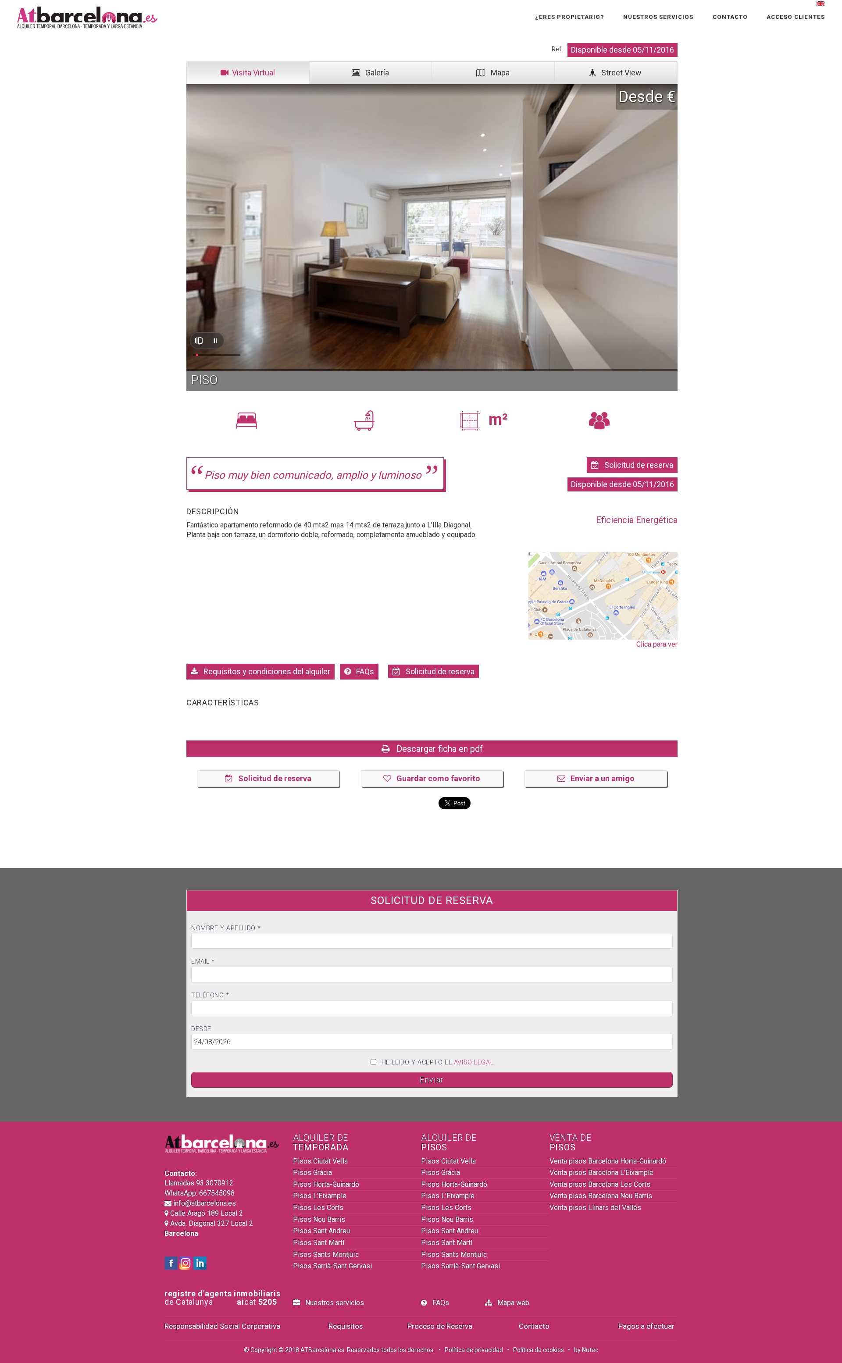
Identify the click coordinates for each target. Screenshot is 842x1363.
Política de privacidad (474, 1349)
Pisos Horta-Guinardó (326, 1184)
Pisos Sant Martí (318, 1242)
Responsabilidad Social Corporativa (222, 1326)
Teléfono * (210, 995)
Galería (374, 72)
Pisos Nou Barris (319, 1219)
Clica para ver (657, 644)
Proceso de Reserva (439, 1326)
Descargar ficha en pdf (436, 749)
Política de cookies (538, 1349)
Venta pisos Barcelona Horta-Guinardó (607, 1161)
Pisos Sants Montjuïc (326, 1254)
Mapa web (510, 1303)
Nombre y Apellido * (226, 928)
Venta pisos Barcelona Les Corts (599, 1184)
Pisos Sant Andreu (321, 1231)
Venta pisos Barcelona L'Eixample (601, 1172)
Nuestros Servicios (658, 17)
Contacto (730, 17)
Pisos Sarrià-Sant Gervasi (332, 1266)
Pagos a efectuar (646, 1326)
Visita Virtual (251, 72)
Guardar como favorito (435, 778)
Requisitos (345, 1326)
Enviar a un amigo (600, 778)
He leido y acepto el (437, 1062)
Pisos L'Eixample (319, 1196)
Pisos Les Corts (318, 1207)
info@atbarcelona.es (203, 1203)
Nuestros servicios (332, 1303)
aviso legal (473, 1062)
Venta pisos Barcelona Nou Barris (600, 1196)
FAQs (362, 671)
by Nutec (586, 1349)
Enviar (432, 1079)
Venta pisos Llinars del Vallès (595, 1207)
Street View (619, 72)
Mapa (497, 72)
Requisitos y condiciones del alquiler (264, 671)
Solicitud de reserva (636, 465)
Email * (203, 961)
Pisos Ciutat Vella (320, 1161)
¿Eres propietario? (569, 17)
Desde (201, 1029)
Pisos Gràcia (312, 1172)
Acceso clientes (796, 17)
